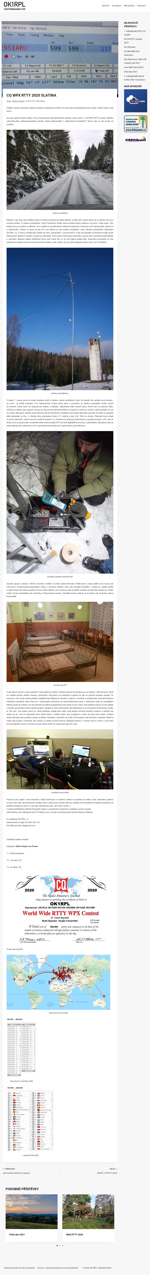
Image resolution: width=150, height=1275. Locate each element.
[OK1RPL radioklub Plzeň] (14, 6)
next (112, 1219)
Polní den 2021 (17, 1234)
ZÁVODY (105, 6)
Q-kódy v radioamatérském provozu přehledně (57, 1268)
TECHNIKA (116, 6)
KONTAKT (141, 6)
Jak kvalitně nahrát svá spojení (16, 1171)
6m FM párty (129, 47)
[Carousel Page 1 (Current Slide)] (57, 1245)
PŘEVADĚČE (129, 6)
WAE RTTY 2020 (74, 1234)
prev (7, 1219)
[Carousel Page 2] (60, 1245)
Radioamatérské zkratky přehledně (19, 1268)
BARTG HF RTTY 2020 (107, 1171)
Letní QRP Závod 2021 (134, 67)
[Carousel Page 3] (62, 1245)
